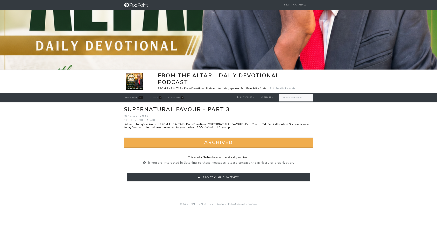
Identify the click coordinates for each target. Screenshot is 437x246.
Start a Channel (295, 4)
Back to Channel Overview (220, 177)
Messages (134, 97)
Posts (155, 97)
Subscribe (245, 97)
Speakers (175, 97)
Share (268, 97)
